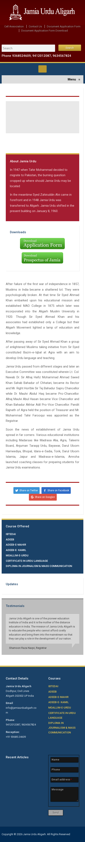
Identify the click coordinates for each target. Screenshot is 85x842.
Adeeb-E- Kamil (16, 550)
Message (58, 789)
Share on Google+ (45, 497)
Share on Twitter (28, 490)
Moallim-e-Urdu (17, 555)
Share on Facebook (58, 490)
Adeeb (10, 539)
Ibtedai (11, 534)
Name (55, 759)
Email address (62, 779)
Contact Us (35, 26)
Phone (56, 769)
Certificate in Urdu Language (27, 560)
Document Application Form (63, 26)
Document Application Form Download (44, 30)
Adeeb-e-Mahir (16, 544)
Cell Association (14, 26)
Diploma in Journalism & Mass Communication (39, 566)
